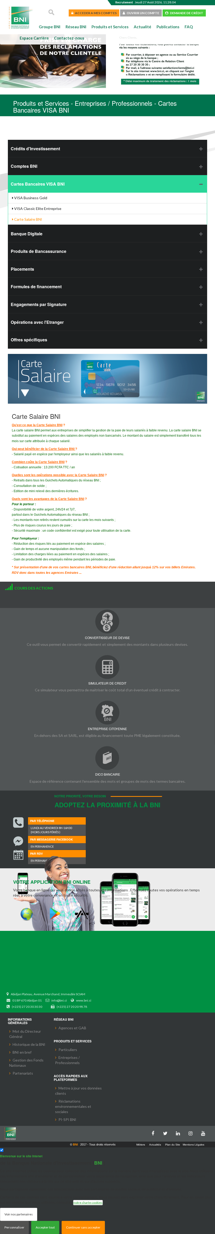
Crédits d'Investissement (35, 149)
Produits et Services (110, 26)
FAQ (189, 26)
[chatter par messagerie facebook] (18, 841)
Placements (22, 269)
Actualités (155, 1144)
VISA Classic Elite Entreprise (37, 208)
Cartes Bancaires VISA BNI (37, 184)
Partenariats (23, 1073)
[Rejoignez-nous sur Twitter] (167, 1132)
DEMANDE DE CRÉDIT (185, 13)
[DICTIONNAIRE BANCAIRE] (107, 758)
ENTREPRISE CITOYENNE (107, 728)
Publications (168, 26)
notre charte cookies (88, 1202)
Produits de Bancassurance (38, 251)
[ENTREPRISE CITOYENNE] (107, 712)
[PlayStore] (54, 914)
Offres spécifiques (29, 340)
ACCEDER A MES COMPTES (95, 13)
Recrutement (124, 2)
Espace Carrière (34, 38)
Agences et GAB (72, 1028)
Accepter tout (45, 1227)
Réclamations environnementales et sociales (73, 1106)
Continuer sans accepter (83, 1227)
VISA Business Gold (30, 198)
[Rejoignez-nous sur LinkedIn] (179, 1132)
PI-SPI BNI (67, 1119)
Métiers (140, 1144)
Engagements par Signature (39, 304)
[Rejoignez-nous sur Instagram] (192, 1132)
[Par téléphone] (18, 822)
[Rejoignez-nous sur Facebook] (154, 1132)
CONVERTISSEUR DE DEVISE (107, 637)
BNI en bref (22, 1052)
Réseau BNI (76, 26)
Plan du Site (172, 1144)
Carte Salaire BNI (27, 219)
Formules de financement (36, 287)
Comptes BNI (24, 166)
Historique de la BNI (29, 1044)
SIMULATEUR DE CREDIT (107, 683)
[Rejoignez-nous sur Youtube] (204, 1132)
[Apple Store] (82, 914)
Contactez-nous (69, 38)
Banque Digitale (26, 234)
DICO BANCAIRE (107, 774)
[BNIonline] (26, 914)
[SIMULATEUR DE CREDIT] (107, 667)
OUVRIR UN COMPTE (142, 13)
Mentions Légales (193, 1144)
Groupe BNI (49, 26)
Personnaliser (14, 1227)
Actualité (142, 26)
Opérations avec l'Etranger (37, 322)
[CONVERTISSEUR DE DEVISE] (107, 621)
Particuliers (67, 1049)
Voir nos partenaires (18, 1214)
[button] (12, 62)
